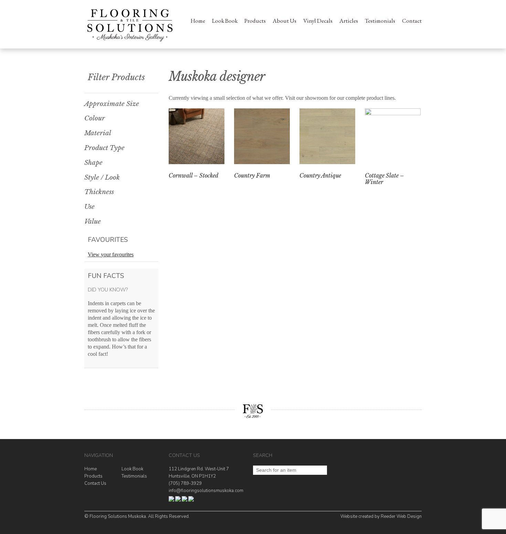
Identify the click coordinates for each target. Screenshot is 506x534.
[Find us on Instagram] (184, 500)
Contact (412, 20)
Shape (93, 163)
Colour (94, 118)
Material (97, 133)
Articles (348, 20)
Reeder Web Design (401, 516)
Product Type (104, 148)
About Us (284, 20)
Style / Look (102, 177)
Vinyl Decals (318, 20)
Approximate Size (111, 104)
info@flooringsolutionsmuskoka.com (206, 491)
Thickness (99, 192)
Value (92, 221)
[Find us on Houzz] (178, 500)
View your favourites (111, 254)
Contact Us (95, 483)
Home (198, 20)
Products (255, 20)
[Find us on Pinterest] (191, 500)
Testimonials (380, 20)
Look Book (225, 20)
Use (89, 207)
